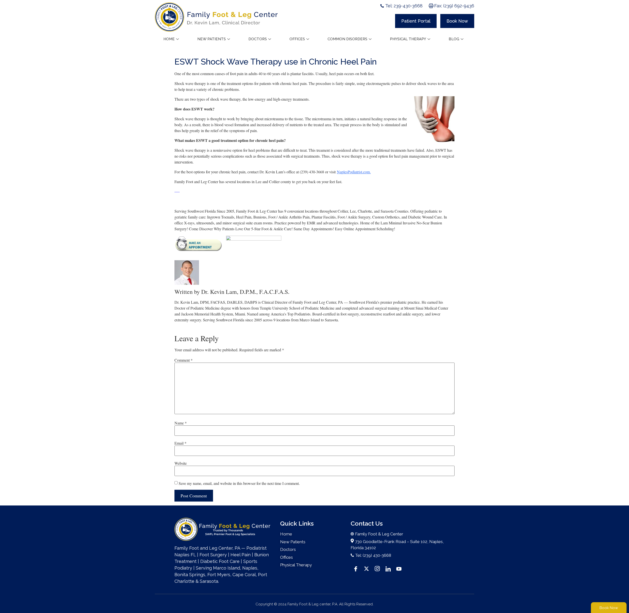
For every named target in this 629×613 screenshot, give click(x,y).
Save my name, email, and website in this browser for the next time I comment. (239, 483)
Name (180, 423)
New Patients (211, 39)
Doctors (257, 39)
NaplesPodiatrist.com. (354, 171)
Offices (297, 39)
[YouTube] (398, 568)
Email (180, 443)
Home (169, 39)
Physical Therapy (408, 39)
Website (180, 463)
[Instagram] (377, 568)
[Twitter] (366, 568)
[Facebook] (355, 568)
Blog (454, 39)
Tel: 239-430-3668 (404, 5)
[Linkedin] (388, 568)
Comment (183, 360)
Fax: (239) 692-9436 (454, 5)
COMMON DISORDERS (347, 39)
